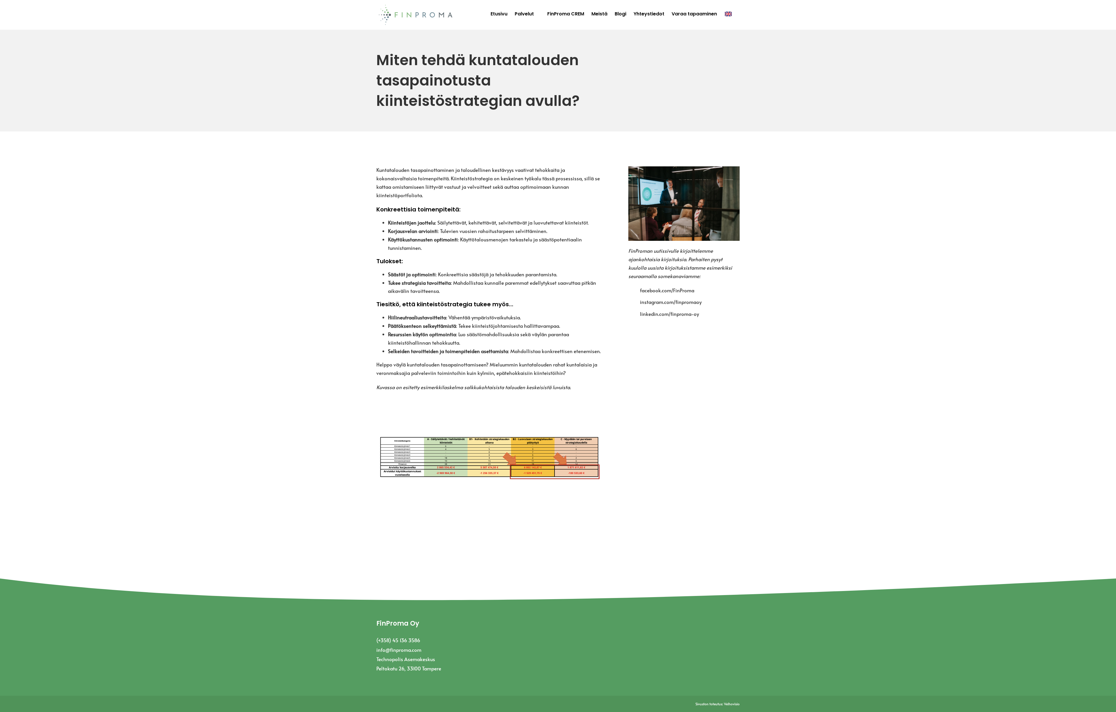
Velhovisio (732, 704)
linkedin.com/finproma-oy (669, 313)
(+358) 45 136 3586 (398, 640)
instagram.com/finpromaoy (671, 301)
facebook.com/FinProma (667, 290)
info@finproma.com (398, 649)
